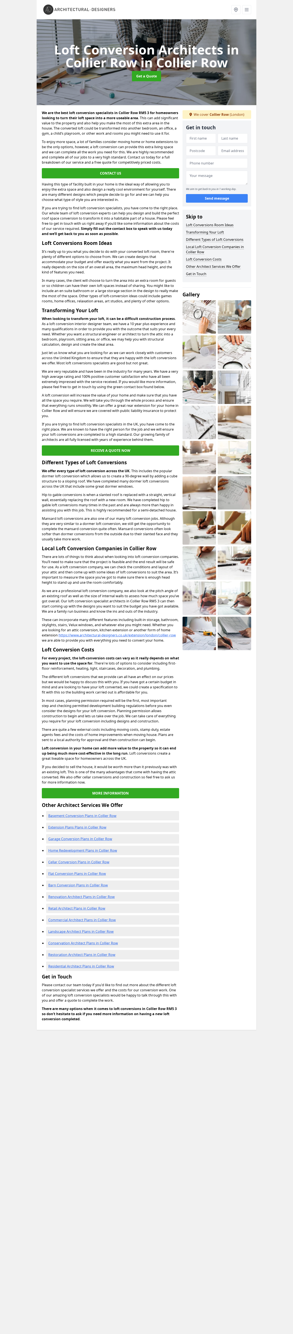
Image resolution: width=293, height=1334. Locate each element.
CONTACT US (110, 173)
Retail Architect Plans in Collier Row (76, 908)
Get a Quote (146, 76)
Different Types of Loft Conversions (214, 239)
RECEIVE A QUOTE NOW (110, 450)
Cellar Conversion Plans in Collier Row (78, 862)
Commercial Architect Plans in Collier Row (82, 920)
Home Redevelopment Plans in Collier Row (82, 850)
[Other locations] (235, 9)
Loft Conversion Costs (204, 259)
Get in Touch (196, 273)
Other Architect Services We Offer (213, 266)
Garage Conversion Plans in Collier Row (80, 839)
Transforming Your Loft (205, 232)
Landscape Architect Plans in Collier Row (81, 931)
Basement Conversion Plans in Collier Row (82, 815)
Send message (217, 198)
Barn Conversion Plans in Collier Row (78, 885)
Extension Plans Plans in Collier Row (77, 827)
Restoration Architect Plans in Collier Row (81, 954)
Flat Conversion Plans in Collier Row (77, 873)
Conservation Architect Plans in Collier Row (83, 943)
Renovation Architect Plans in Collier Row (81, 896)
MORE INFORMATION (110, 793)
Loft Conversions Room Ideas (210, 225)
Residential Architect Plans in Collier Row (81, 966)
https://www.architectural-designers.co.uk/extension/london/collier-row (117, 635)
